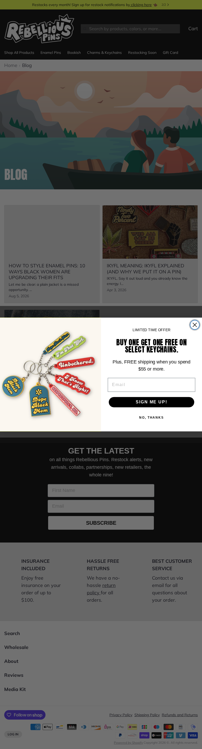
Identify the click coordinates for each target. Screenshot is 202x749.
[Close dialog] (194, 324)
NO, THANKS (151, 418)
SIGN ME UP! (151, 402)
